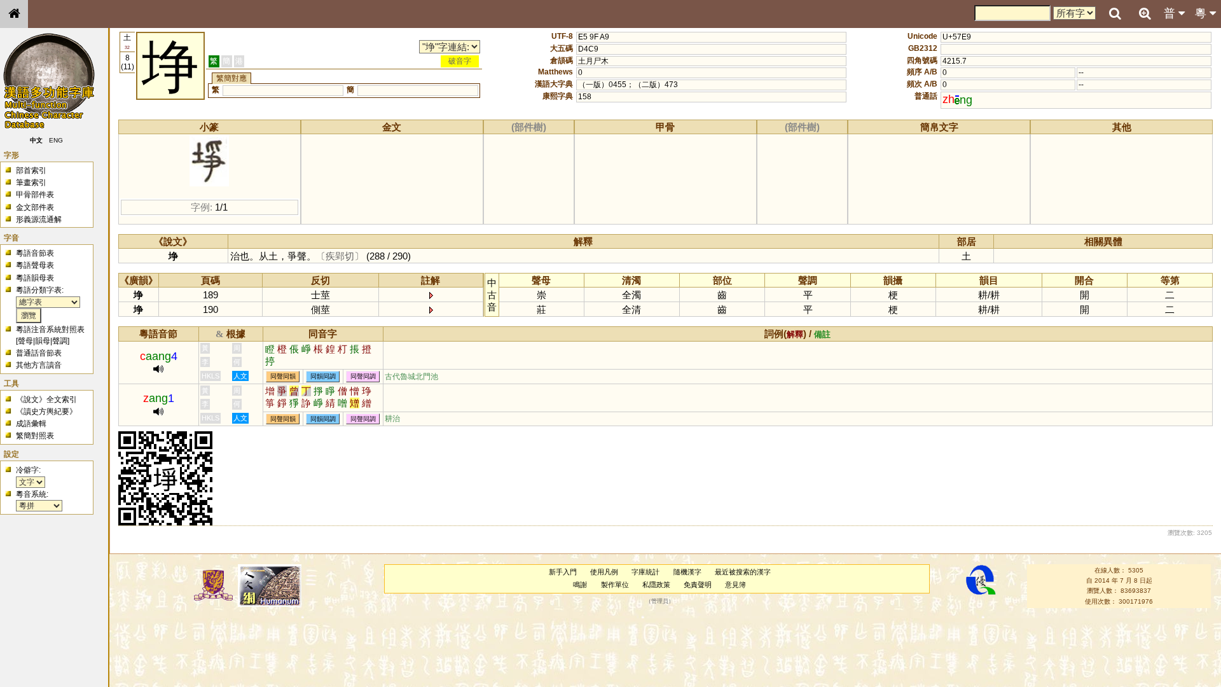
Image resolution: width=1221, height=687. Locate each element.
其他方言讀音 (39, 365)
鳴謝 (580, 584)
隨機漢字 (687, 572)
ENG (56, 140)
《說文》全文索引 (46, 399)
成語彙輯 (31, 423)
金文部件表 (35, 207)
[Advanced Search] (1145, 13)
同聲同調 (363, 376)
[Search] (1115, 14)
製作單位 (615, 584)
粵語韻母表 (35, 278)
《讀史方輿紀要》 (46, 411)
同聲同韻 (283, 376)
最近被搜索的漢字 (743, 572)
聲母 (25, 341)
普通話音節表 (39, 353)
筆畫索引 (31, 182)
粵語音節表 (35, 253)
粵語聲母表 (35, 265)
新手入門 (563, 572)
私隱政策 (656, 584)
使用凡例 (604, 572)
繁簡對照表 (35, 435)
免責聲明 (698, 584)
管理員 (659, 601)
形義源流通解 (39, 219)
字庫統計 (645, 572)
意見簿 (735, 584)
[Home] (14, 14)
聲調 (59, 341)
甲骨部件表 (35, 194)
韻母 (42, 341)
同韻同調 (323, 376)
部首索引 (31, 170)
